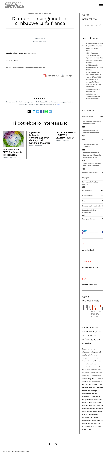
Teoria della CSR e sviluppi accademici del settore (92, 164)
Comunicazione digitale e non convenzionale (92, 122)
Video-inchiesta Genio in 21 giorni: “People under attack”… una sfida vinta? (94, 47)
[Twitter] (37, 112)
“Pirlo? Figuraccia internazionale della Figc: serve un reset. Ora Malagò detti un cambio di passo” (94, 58)
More (58, 104)
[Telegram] (50, 112)
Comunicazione (87, 117)
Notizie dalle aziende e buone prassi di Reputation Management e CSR (92, 155)
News (84, 201)
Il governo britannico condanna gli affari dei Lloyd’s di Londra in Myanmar (39, 137)
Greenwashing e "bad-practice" (39, 14)
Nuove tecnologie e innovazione (89, 211)
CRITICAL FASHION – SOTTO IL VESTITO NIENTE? (66, 135)
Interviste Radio (87, 196)
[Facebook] (42, 112)
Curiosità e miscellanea (90, 173)
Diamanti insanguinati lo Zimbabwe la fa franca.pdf (25, 67)
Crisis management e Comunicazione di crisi (91, 131)
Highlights (85, 178)
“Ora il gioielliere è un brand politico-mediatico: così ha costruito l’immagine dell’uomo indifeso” (93, 94)
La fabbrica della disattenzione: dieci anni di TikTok (94, 67)
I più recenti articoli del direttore (90, 183)
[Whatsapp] (46, 112)
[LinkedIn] (33, 112)
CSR (83, 140)
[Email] (29, 112)
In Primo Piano (87, 191)
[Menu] (101, 5)
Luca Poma (39, 98)
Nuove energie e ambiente (91, 206)
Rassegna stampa (88, 219)
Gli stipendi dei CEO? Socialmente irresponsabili (12, 152)
